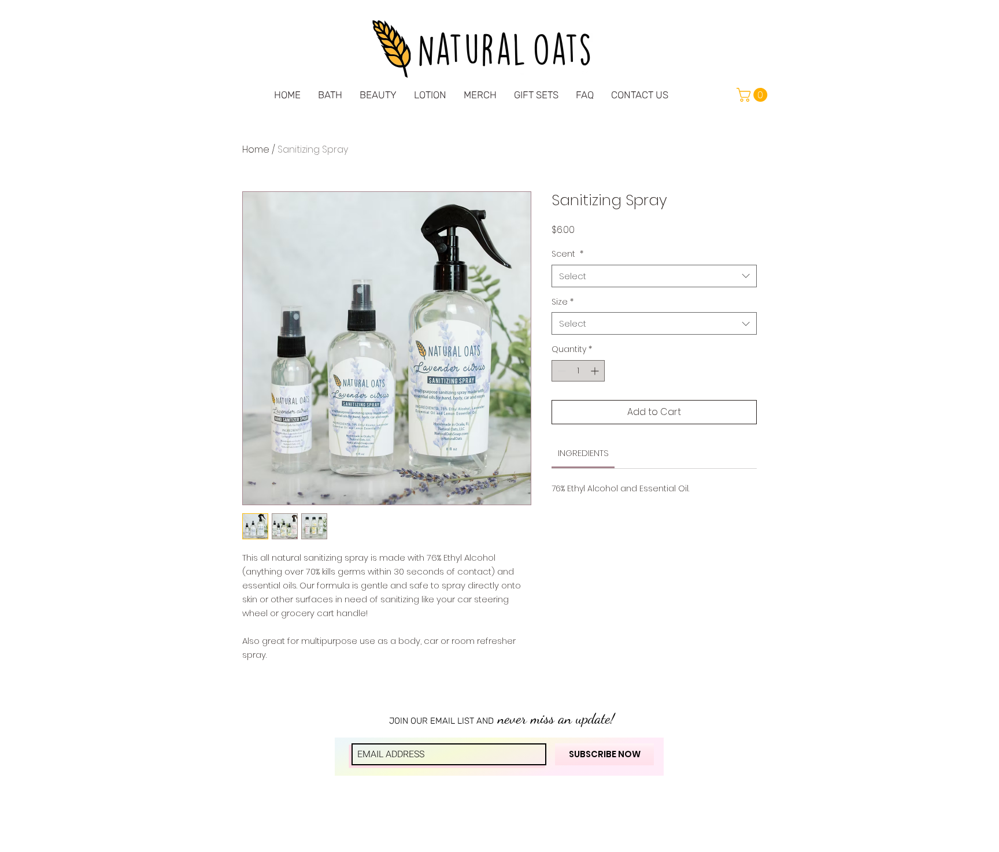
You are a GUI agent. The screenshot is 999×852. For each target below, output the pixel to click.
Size (563, 302)
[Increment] (596, 371)
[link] (754, 95)
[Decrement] (560, 371)
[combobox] (654, 276)
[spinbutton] (578, 371)
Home (255, 149)
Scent (567, 254)
